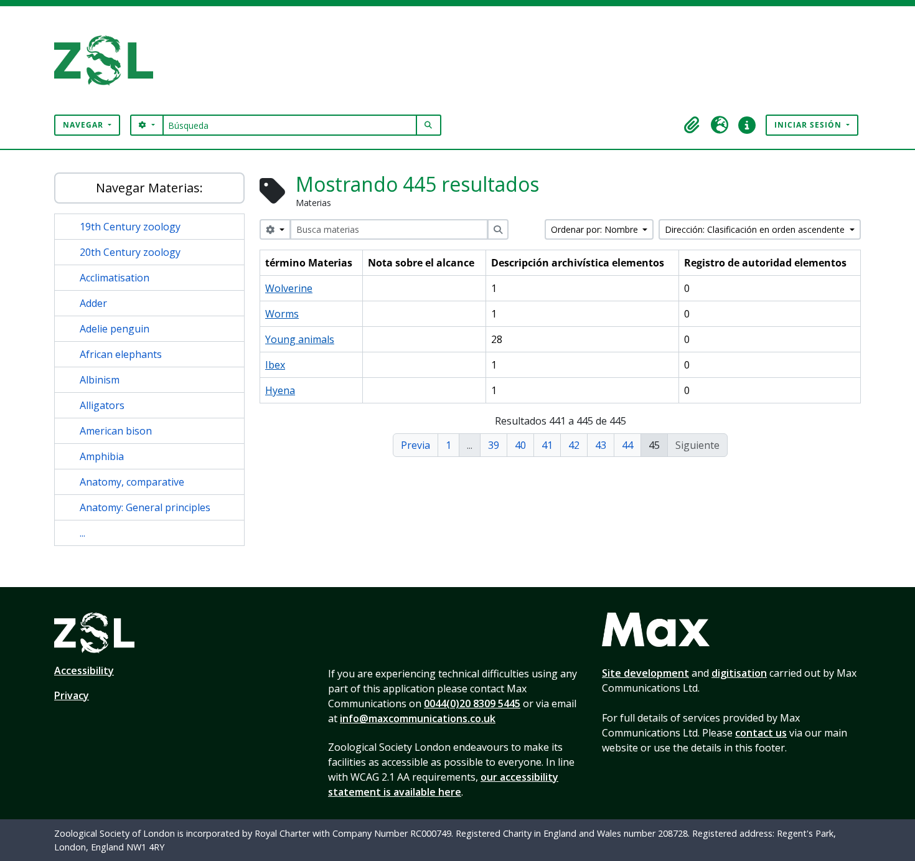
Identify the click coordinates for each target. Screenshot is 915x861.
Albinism (100, 380)
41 (547, 445)
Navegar (84, 125)
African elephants (121, 354)
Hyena (280, 390)
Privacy (71, 695)
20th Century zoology (130, 252)
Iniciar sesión (809, 125)
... (82, 533)
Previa (415, 445)
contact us (761, 733)
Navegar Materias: (149, 187)
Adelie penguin (114, 329)
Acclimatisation (114, 278)
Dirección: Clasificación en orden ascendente (756, 229)
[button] (692, 125)
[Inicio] (108, 60)
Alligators (102, 405)
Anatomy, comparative (132, 482)
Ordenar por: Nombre (595, 229)
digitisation (739, 673)
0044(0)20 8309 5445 (472, 703)
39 (493, 445)
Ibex (275, 365)
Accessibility (84, 670)
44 (627, 445)
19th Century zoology (130, 226)
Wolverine (288, 288)
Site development (645, 673)
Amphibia (102, 456)
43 (600, 445)
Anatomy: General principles (145, 507)
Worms (282, 314)
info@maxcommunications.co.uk (417, 718)
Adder (93, 303)
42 (574, 445)
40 (520, 445)
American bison (116, 431)
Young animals (299, 339)
